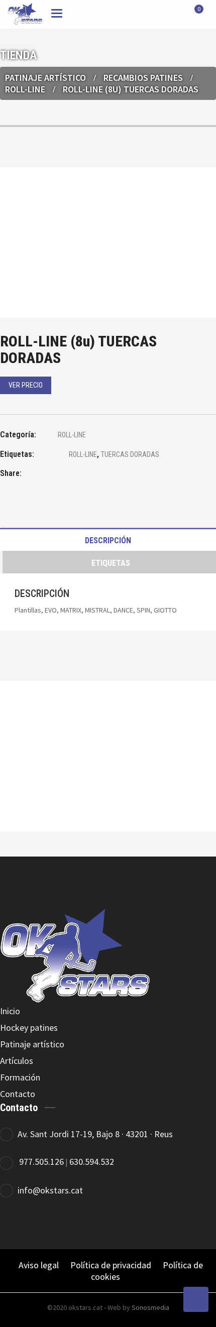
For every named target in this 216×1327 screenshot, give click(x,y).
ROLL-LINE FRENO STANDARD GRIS (108, 783)
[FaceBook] (119, 1223)
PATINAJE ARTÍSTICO (45, 77)
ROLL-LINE (25, 89)
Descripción (108, 540)
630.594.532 (91, 1161)
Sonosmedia (150, 1307)
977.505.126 (41, 1161)
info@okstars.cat (50, 1190)
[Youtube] (202, 1223)
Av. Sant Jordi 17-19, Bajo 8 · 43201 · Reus (95, 1134)
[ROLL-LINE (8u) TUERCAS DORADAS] (57, 474)
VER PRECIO (26, 385)
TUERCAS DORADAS (130, 454)
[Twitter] (147, 1223)
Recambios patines (143, 77)
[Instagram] (174, 1223)
